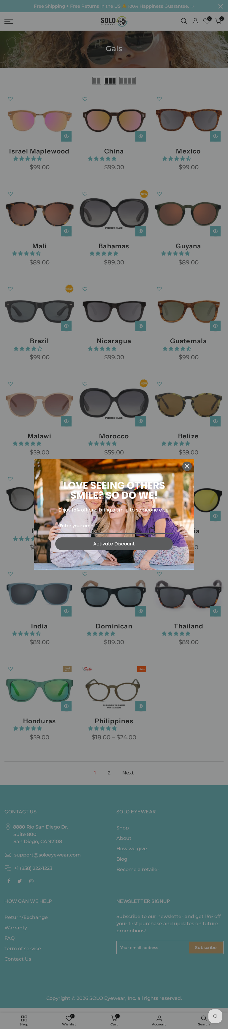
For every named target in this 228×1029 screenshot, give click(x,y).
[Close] (187, 466)
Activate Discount (114, 543)
